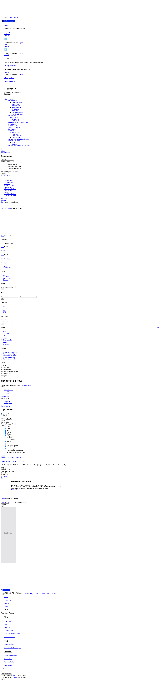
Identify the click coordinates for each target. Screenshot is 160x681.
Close (2, 202)
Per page (3, 418)
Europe (5, 338)
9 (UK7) (5, 250)
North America (8, 390)
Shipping (9, 436)
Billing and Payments (10, 655)
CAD (4, 307)
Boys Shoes (15, 119)
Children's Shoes (17, 102)
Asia (4, 335)
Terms (43, 594)
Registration (7, 621)
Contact (37, 594)
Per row (3, 420)
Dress (4, 266)
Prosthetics (15, 110)
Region (3, 327)
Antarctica (6, 333)
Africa (4, 331)
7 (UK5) (5, 258)
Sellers (12, 78)
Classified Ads (7, 278)
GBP (4, 311)
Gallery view (8, 403)
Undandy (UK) (16, 137)
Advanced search (6, 152)
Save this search (26, 385)
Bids (7, 430)
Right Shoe (7, 255)
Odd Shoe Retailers (17, 112)
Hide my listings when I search (15, 452)
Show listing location (12, 447)
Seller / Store (5, 316)
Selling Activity (9, 645)
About (53, 594)
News (48, 594)
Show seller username (12, 445)
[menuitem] (12, 100)
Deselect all (11, 502)
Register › (21, 43)
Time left (9, 432)
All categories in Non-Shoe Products (19, 145)
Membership (8, 665)
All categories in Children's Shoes (18, 122)
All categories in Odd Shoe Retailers (18, 139)
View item (14, 490)
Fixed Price (6, 276)
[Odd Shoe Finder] (8, 22)
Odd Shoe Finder (6, 208)
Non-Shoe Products (17, 114)
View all (14, 675)
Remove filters (5, 396)
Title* (8, 426)
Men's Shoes (15, 104)
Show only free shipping (13, 168)
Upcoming (6, 280)
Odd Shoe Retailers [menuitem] (14, 132)
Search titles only (11, 164)
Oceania (5, 342)
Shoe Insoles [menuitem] (12, 129)
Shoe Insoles (15, 109)
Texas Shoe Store (17, 135)
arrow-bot (3, 198)
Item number (4, 171)
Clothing (14, 144)
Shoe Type (4, 263)
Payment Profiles (9, 662)
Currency (4, 302)
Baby (13, 142)
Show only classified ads (10, 359)
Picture (8, 425)
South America (7, 344)
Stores (10, 32)
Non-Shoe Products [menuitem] (14, 140)
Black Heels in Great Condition (12, 461)
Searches (12, 81)
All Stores (7, 184)
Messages (7, 627)
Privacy (26, 594)
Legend (3, 362)
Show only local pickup (9, 355)
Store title (9, 437)
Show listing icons (11, 449)
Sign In (16, 17)
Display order (5, 422)
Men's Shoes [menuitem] (12, 124)
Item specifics (10, 439)
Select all (3, 502)
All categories (12, 115)
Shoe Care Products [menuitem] (14, 127)
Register (9, 17)
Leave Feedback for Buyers (12, 648)
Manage (7, 65)
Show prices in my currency (14, 450)
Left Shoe (7, 247)
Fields (2, 425)
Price (2, 293)
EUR (4, 309)
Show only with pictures (13, 166)
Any (4, 275)
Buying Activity (9, 630)
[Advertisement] (80, 222)
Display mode (5, 413)
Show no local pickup (9, 357)
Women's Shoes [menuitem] (12, 125)
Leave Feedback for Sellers (12, 634)
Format (3, 271)
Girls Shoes (15, 120)
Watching (13, 65)
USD (4, 312)
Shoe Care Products (17, 107)
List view (7, 401)
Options (3, 348)
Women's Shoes (16, 105)
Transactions (8, 659)
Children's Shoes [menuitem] (13, 117)
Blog (31, 594)
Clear (2, 247)
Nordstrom (15, 134)
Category (3, 159)
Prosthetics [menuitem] (11, 130)
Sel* (7, 443)
